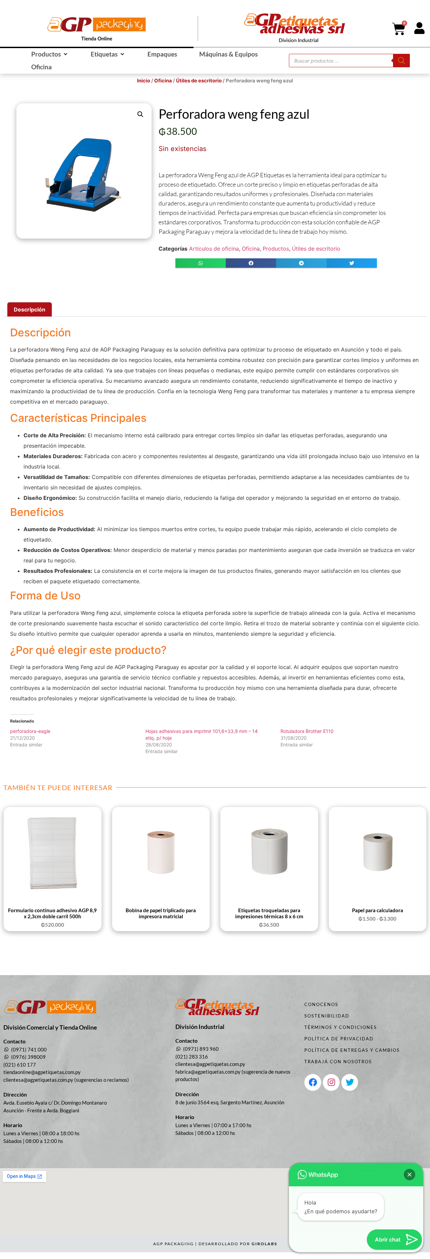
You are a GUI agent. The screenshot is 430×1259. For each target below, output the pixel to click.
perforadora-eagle (30, 731)
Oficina (163, 81)
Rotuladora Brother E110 (307, 731)
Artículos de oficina (214, 248)
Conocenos (321, 1004)
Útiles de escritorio (199, 81)
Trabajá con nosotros (338, 1061)
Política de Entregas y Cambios (352, 1050)
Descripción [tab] (29, 309)
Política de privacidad (339, 1038)
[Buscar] (401, 60)
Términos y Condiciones (340, 1027)
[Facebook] (312, 1082)
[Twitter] (349, 1082)
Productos (276, 248)
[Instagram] (331, 1082)
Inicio (143, 81)
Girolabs (264, 1243)
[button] (50, 54)
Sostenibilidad (326, 1016)
